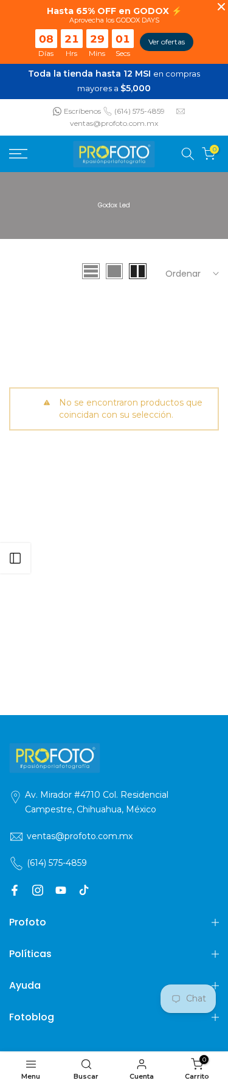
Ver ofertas (166, 41)
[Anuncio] (114, 81)
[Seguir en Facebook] (14, 889)
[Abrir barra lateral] (15, 558)
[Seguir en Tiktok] (83, 889)
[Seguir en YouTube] (60, 889)
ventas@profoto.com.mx (114, 122)
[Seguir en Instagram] (37, 889)
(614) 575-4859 (139, 109)
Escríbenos (82, 109)
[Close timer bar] (221, 6)
